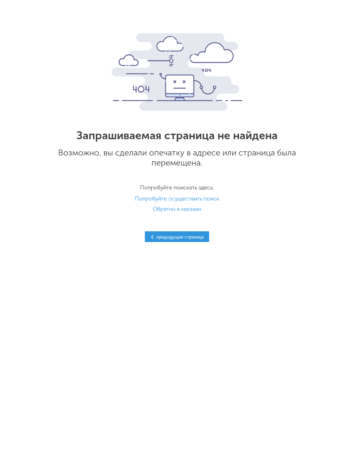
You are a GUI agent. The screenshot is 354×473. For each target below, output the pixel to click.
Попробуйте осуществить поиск (177, 198)
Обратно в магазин (177, 209)
